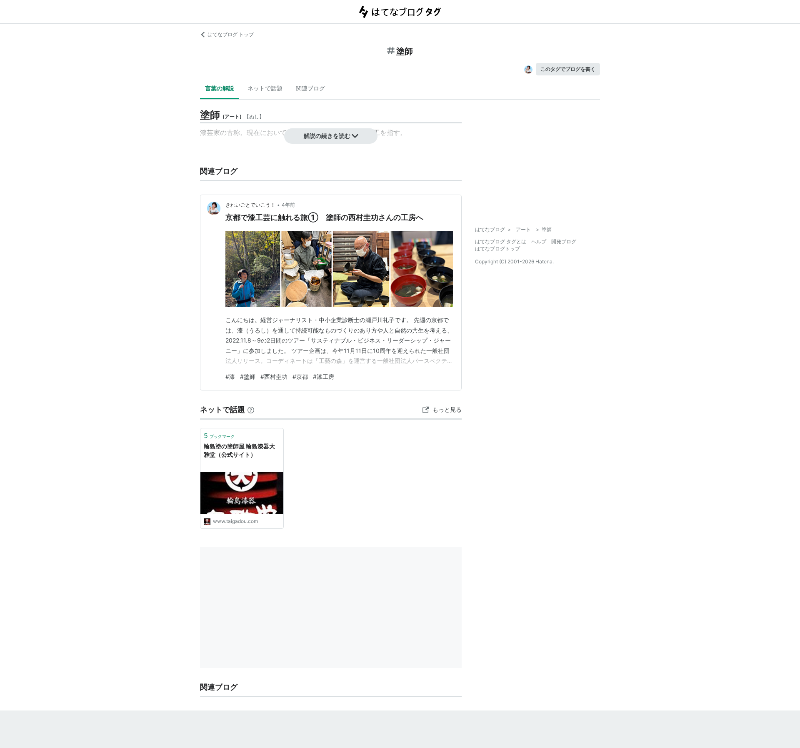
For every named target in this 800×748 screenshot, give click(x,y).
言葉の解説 (219, 88)
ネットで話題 (265, 88)
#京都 (300, 376)
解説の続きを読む (327, 135)
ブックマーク (219, 435)
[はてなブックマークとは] (251, 409)
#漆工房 (323, 376)
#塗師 (247, 376)
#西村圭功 (274, 376)
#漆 (230, 376)
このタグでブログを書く (567, 69)
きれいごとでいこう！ (250, 205)
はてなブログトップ (497, 248)
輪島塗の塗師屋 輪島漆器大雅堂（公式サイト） (239, 450)
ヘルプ (538, 241)
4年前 (288, 205)
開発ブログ (563, 241)
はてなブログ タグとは (500, 241)
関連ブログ (310, 88)
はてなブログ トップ (231, 34)
